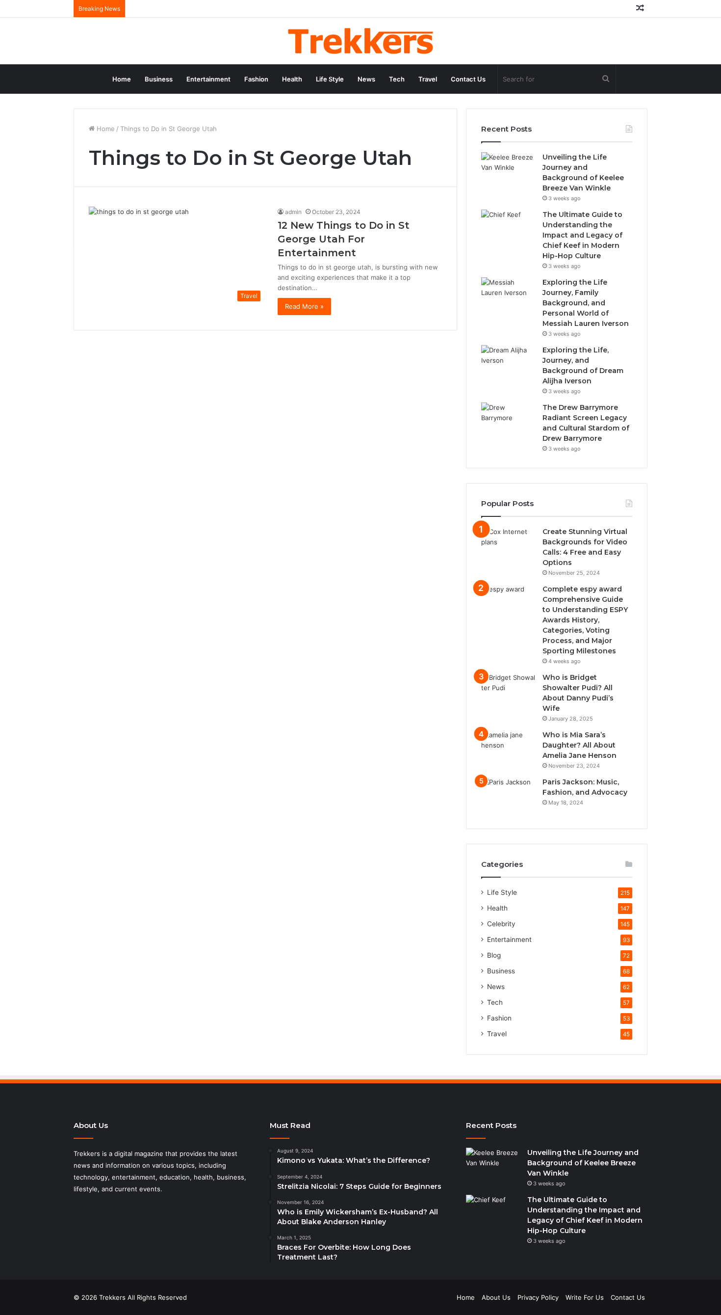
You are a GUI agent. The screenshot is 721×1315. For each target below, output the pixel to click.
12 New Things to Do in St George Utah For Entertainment (344, 239)
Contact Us (468, 79)
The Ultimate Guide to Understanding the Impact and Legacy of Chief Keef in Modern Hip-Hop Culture (582, 235)
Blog (494, 955)
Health (292, 79)
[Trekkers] (360, 40)
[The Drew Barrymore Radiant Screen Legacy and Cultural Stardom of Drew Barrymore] (508, 421)
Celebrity (501, 924)
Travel (427, 79)
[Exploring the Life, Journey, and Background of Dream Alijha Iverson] (508, 363)
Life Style (330, 79)
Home (121, 79)
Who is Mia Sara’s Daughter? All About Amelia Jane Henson (579, 745)
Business (159, 79)
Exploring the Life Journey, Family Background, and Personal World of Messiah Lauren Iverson (585, 303)
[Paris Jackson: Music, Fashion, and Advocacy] (508, 795)
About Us (496, 1297)
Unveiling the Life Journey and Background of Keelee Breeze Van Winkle (583, 1163)
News (366, 79)
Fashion (256, 79)
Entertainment (208, 79)
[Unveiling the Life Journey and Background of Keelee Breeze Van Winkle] (508, 170)
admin (293, 211)
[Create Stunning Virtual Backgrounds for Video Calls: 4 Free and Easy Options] (508, 545)
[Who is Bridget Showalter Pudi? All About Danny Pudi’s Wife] (508, 690)
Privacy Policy (538, 1297)
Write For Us (585, 1297)
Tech (397, 79)
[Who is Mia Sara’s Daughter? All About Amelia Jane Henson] (508, 748)
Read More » (304, 306)
